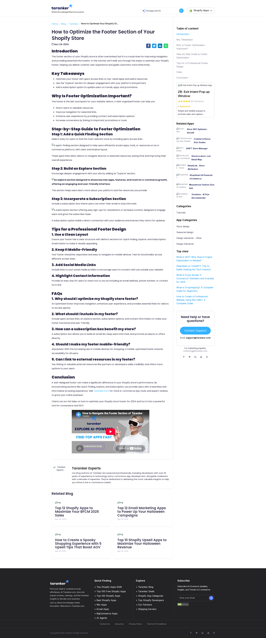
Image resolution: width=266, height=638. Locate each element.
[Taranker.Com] (62, 6)
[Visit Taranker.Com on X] (189, 357)
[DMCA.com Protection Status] (183, 604)
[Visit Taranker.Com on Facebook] (184, 357)
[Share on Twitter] (154, 46)
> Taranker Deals (145, 591)
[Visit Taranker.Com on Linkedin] (195, 357)
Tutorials (73, 23)
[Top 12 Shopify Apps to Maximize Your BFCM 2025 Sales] (81, 502)
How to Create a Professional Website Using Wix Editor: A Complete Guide (192, 300)
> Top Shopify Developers (150, 600)
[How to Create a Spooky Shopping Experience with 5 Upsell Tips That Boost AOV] (81, 534)
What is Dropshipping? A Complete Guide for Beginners (194, 289)
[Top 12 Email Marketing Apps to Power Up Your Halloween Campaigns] (143, 502)
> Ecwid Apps (101, 609)
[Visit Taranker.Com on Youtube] (201, 357)
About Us (119, 624)
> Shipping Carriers (146, 609)
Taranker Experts (86, 468)
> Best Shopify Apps (105, 600)
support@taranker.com (198, 338)
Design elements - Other (189, 238)
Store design (183, 226)
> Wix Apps (100, 604)
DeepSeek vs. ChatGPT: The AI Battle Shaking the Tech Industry (193, 268)
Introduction (182, 34)
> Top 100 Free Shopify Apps (110, 591)
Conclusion (182, 77)
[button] (200, 10)
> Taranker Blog (144, 587)
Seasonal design (184, 232)
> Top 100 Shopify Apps (107, 595)
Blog (63, 23)
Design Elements (185, 243)
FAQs (179, 72)
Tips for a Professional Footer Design (192, 65)
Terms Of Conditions (156, 624)
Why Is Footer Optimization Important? (190, 47)
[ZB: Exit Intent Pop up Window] (195, 85)
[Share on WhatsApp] (166, 46)
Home (55, 23)
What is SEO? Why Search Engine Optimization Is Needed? (194, 259)
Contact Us (105, 624)
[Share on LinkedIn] (160, 46)
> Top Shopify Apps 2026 (108, 587)
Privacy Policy (135, 624)
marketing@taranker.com (195, 351)
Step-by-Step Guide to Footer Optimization (192, 56)
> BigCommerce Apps (105, 613)
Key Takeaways (184, 39)
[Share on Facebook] (148, 46)
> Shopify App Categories (149, 595)
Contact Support (195, 330)
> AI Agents (100, 618)
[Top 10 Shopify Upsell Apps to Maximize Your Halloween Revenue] (143, 534)
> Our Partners (144, 604)
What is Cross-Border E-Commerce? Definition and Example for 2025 (195, 278)
